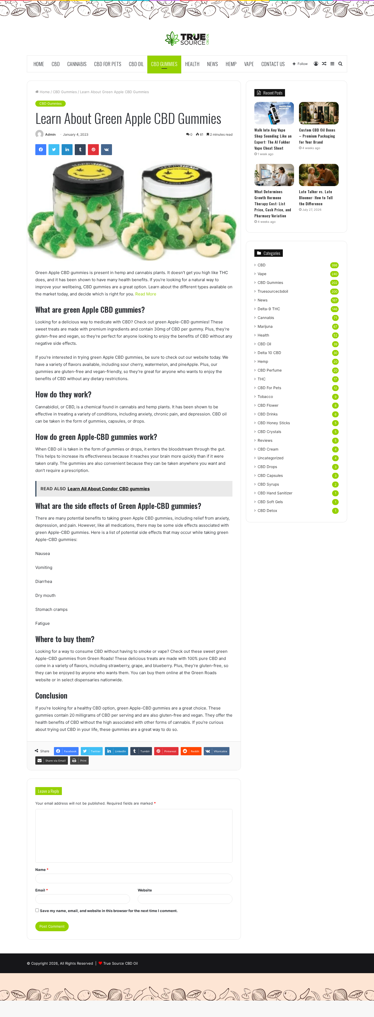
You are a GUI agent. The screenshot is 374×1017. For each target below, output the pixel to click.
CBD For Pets (107, 63)
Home (38, 63)
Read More (145, 294)
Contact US (273, 63)
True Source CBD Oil (120, 963)
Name (41, 869)
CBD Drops (267, 467)
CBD (56, 63)
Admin (50, 134)
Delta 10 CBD (269, 353)
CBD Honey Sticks (274, 423)
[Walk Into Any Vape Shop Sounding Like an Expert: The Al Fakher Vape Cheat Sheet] (274, 113)
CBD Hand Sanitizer (275, 493)
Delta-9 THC (269, 309)
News (212, 63)
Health (192, 63)
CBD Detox (267, 510)
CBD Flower (268, 405)
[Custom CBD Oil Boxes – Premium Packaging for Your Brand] (319, 113)
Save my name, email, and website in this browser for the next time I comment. (109, 910)
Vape (249, 63)
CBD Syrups (268, 484)
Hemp (231, 63)
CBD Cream (268, 449)
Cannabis (77, 63)
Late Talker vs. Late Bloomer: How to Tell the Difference (316, 197)
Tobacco (265, 396)
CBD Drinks (268, 414)
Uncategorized (270, 458)
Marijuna (265, 326)
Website (145, 890)
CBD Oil (136, 63)
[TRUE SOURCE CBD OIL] (187, 38)
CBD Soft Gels (270, 502)
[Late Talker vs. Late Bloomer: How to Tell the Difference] (319, 175)
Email (41, 890)
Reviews (265, 440)
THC (262, 379)
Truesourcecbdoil (273, 291)
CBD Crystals (269, 431)
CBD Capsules (270, 475)
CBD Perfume (270, 370)
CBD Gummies (164, 63)
